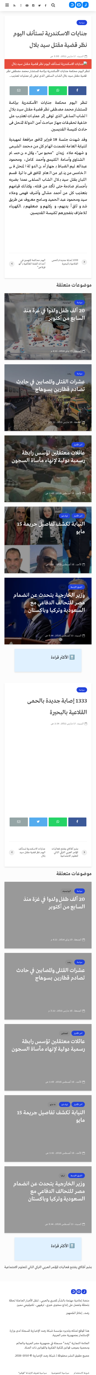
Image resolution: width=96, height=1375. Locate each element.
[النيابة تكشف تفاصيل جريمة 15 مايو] (48, 540)
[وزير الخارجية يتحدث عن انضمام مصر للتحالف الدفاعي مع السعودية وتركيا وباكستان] (48, 611)
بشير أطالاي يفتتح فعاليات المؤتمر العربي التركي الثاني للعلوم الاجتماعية (48, 1267)
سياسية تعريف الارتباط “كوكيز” (32, 1373)
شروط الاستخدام (81, 1373)
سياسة (82, 22)
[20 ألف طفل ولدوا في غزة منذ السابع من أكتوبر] (48, 326)
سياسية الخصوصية (60, 1373)
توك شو (64, 516)
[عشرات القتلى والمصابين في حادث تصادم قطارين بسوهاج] (48, 397)
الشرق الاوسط (76, 587)
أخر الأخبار (78, 444)
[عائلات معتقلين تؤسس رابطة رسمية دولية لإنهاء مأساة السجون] (48, 469)
